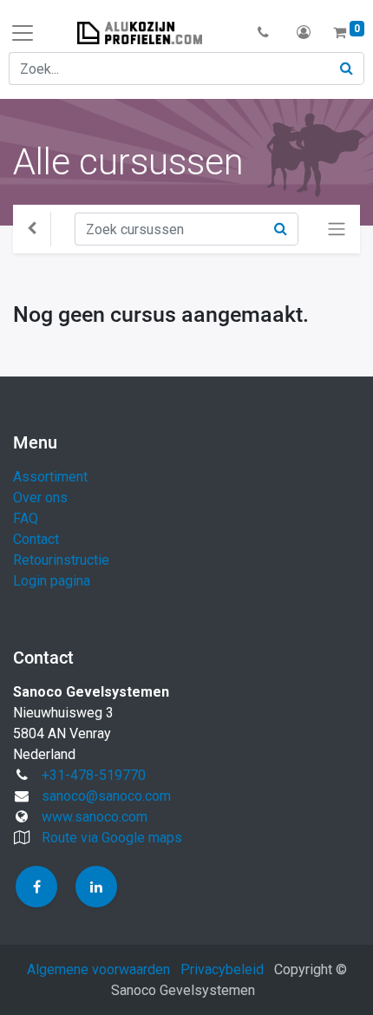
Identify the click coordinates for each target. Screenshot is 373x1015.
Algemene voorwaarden (98, 969)
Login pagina (51, 581)
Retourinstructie (61, 560)
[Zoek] (347, 68)
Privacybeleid (222, 969)
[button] (263, 32)
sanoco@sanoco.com (106, 796)
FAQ (25, 518)
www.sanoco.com (94, 817)
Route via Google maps (112, 837)
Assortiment (50, 476)
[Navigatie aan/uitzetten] (336, 229)
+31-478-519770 (94, 775)
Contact (36, 539)
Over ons (40, 497)
